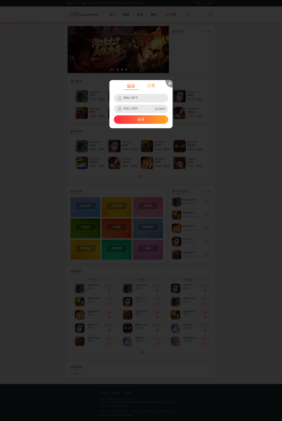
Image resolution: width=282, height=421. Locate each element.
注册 (151, 85)
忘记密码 (160, 108)
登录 (141, 119)
